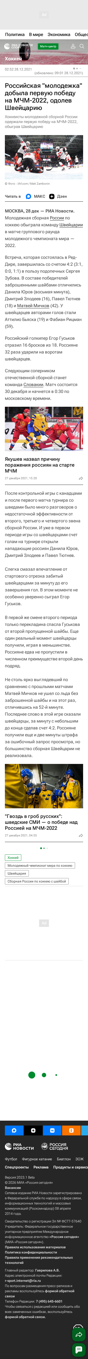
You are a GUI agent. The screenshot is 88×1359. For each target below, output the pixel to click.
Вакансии (13, 1188)
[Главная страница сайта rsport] (29, 46)
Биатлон (64, 1159)
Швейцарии (71, 224)
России (57, 217)
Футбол (11, 1159)
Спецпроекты (17, 1167)
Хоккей (13, 858)
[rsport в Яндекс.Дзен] (33, 1130)
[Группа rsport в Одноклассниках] (71, 1130)
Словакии (33, 384)
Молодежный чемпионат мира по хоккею (40, 865)
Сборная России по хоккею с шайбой (37, 881)
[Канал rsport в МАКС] (14, 1130)
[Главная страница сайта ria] (5, 46)
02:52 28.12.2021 (18, 69)
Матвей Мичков (33, 305)
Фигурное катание (37, 1159)
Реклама (40, 1167)
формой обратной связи (25, 1317)
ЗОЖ (80, 1159)
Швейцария (17, 873)
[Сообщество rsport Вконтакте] (52, 1130)
